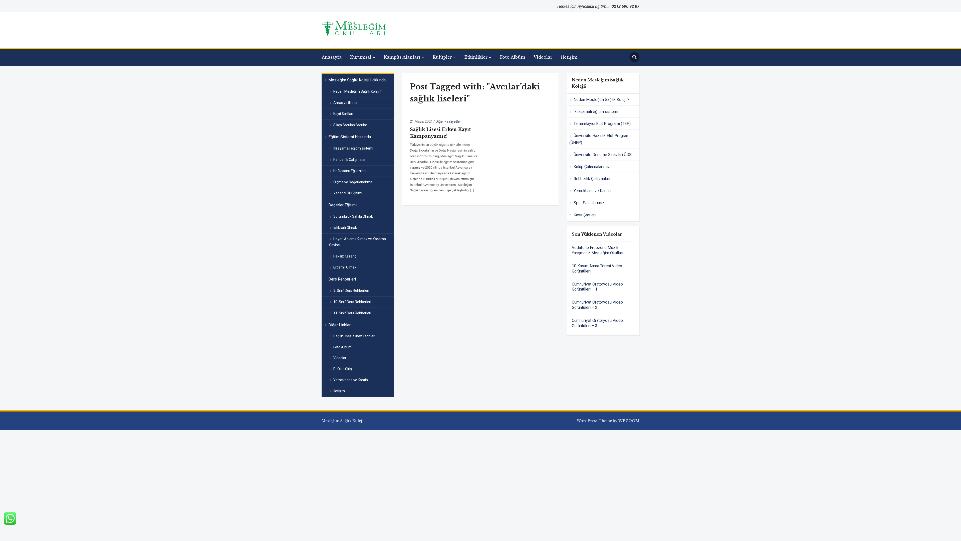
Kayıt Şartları (343, 114)
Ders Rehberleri (342, 279)
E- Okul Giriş (342, 369)
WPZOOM (628, 421)
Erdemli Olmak (344, 267)
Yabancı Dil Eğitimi (347, 193)
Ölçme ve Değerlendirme (352, 182)
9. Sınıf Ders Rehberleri (351, 291)
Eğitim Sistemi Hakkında (349, 136)
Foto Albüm (512, 57)
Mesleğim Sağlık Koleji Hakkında (357, 80)
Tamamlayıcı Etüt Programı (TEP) (602, 123)
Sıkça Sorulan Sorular (350, 125)
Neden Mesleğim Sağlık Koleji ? (357, 91)
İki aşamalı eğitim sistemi (353, 148)
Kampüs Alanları (402, 57)
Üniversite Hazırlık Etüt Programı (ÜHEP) (599, 139)
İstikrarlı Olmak (345, 228)
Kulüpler (442, 57)
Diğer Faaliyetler (448, 121)
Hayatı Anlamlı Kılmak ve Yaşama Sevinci (357, 242)
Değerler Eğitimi (342, 205)
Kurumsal (360, 57)
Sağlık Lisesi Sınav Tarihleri (354, 336)
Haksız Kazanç (344, 256)
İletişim (569, 57)
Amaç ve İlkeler (345, 103)
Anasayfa (332, 57)
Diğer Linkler (339, 325)
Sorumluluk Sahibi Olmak (353, 216)
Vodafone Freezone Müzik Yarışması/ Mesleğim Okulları (597, 250)
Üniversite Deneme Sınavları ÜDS (603, 154)
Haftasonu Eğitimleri (349, 171)
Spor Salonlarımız (589, 202)
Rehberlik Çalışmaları (349, 160)
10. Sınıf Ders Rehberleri (352, 302)
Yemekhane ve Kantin (350, 380)
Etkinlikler (476, 57)
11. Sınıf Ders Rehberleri (352, 313)
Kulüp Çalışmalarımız (592, 166)
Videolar (543, 57)
